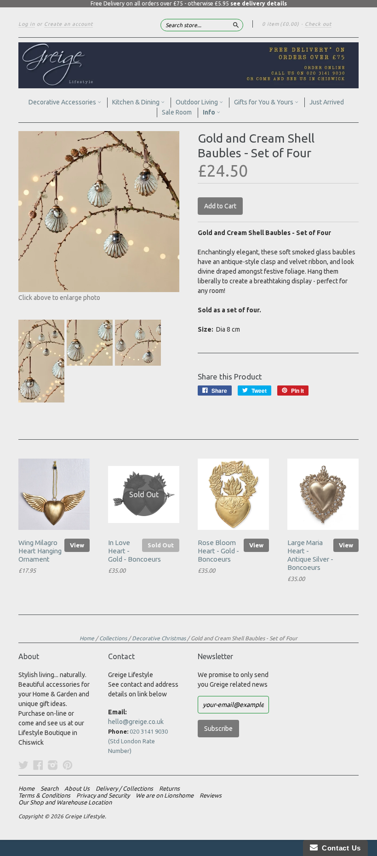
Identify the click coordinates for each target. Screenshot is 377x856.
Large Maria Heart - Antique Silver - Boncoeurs (310, 555)
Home (87, 638)
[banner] (188, 65)
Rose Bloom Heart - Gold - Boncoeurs (218, 551)
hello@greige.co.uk (136, 721)
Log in (26, 24)
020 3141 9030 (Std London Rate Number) (138, 741)
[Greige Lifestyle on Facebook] (38, 764)
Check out (318, 24)
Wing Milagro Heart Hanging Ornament (40, 551)
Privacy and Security (103, 795)
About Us (77, 788)
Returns (169, 788)
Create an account (68, 24)
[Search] (236, 25)
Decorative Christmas (159, 638)
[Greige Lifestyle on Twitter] (23, 764)
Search (49, 788)
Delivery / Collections (124, 788)
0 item (280, 24)
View (77, 545)
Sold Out (161, 545)
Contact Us (339, 848)
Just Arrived (326, 102)
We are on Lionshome (165, 795)
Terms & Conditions (44, 795)
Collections (113, 638)
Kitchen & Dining (136, 102)
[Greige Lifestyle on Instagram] (53, 764)
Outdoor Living (197, 102)
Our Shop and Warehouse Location (65, 802)
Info (210, 112)
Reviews (211, 795)
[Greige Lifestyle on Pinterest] (68, 764)
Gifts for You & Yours (264, 102)
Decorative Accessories (63, 102)
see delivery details (258, 3)
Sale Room (177, 112)
